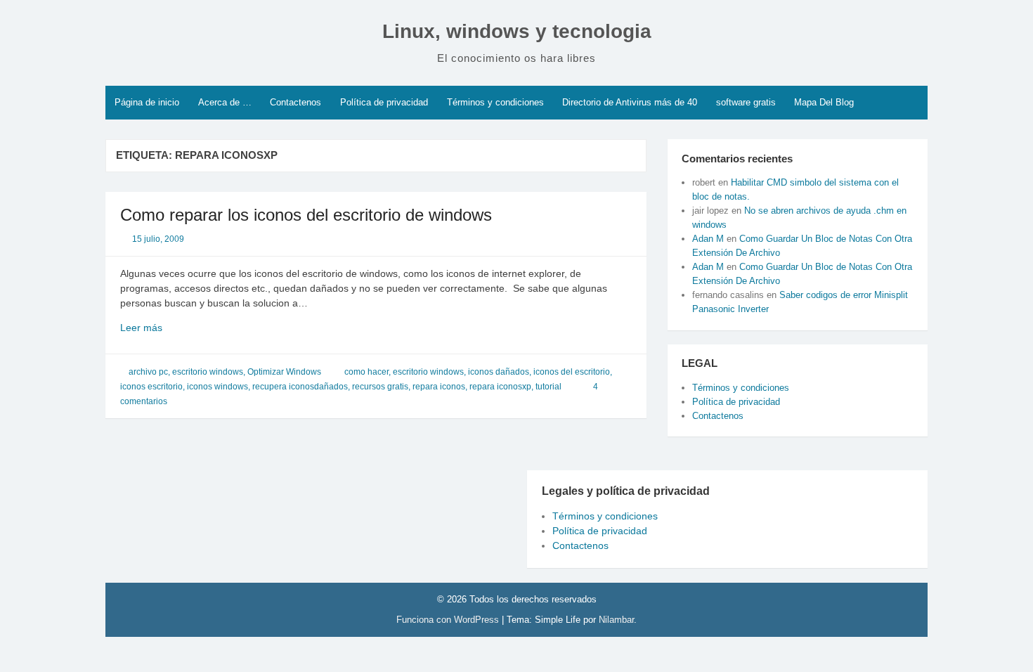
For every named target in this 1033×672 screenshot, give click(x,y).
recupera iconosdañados (300, 387)
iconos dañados (498, 372)
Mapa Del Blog (824, 102)
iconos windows (217, 387)
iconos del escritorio (571, 372)
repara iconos (438, 387)
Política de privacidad (384, 102)
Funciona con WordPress (449, 619)
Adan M (708, 238)
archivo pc (148, 372)
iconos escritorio (151, 387)
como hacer (366, 372)
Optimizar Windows (284, 372)
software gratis (746, 102)
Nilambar (616, 619)
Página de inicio (147, 102)
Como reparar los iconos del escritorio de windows (306, 214)
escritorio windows (207, 372)
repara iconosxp (500, 387)
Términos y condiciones (495, 102)
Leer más (161, 328)
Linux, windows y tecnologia (516, 31)
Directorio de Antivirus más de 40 (629, 102)
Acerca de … (225, 102)
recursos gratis (380, 387)
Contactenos (295, 102)
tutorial (548, 387)
